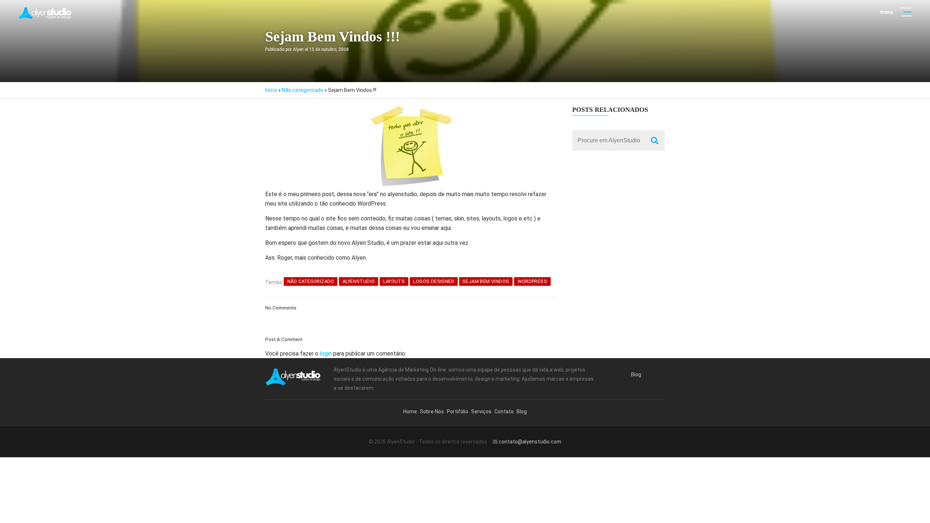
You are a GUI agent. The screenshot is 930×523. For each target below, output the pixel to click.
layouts (394, 281)
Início (271, 90)
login (326, 353)
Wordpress (532, 281)
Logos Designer (433, 281)
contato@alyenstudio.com (530, 442)
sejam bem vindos (485, 281)
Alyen (298, 49)
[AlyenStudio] (46, 13)
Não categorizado (302, 90)
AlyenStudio (359, 281)
